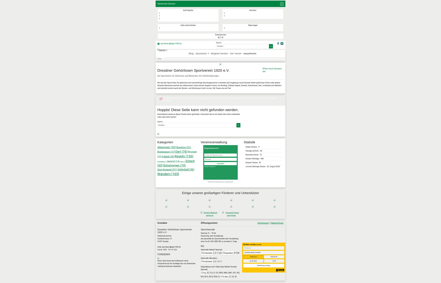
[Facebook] (278, 229)
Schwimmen (174, 165)
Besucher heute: (252, 155)
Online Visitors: (252, 147)
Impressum (263, 223)
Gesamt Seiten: (252, 162)
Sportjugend (167, 169)
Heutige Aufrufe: (252, 151)
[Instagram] (280, 229)
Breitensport (166, 151)
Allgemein (166, 147)
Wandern (168, 174)
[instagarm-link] (282, 43)
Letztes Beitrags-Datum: (256, 166)
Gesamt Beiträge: (253, 159)
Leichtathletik (162, 161)
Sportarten (201, 53)
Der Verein (236, 53)
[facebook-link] (278, 43)
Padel (182, 161)
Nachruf (173, 161)
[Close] (281, 98)
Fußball (168, 156)
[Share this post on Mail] (283, 229)
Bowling (183, 147)
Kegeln (184, 156)
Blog (191, 53)
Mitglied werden (219, 53)
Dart (181, 151)
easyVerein (249, 53)
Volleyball (185, 169)
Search (218, 43)
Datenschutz (277, 223)
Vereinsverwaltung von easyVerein (220, 182)
